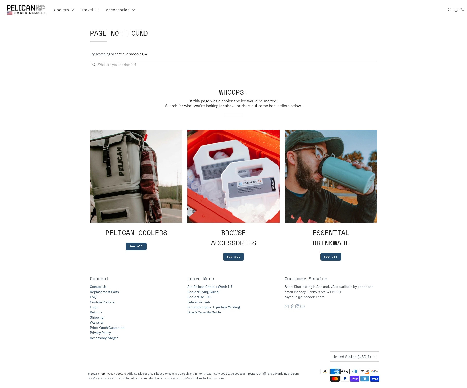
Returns (96, 312)
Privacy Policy (100, 333)
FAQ (93, 297)
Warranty (97, 322)
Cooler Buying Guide (203, 292)
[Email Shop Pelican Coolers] (287, 307)
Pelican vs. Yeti (198, 302)
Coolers (61, 9)
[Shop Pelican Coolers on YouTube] (302, 307)
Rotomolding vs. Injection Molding (213, 307)
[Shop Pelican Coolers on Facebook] (292, 307)
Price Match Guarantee (107, 327)
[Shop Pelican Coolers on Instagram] (297, 307)
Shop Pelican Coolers (112, 373)
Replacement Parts (104, 292)
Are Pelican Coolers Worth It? (209, 286)
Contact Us (98, 286)
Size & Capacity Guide (204, 312)
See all (136, 246)
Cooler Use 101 (199, 297)
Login (94, 307)
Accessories (118, 9)
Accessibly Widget (104, 338)
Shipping (96, 317)
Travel (87, 9)
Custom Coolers (102, 302)
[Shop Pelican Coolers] (27, 9)
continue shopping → (131, 54)
